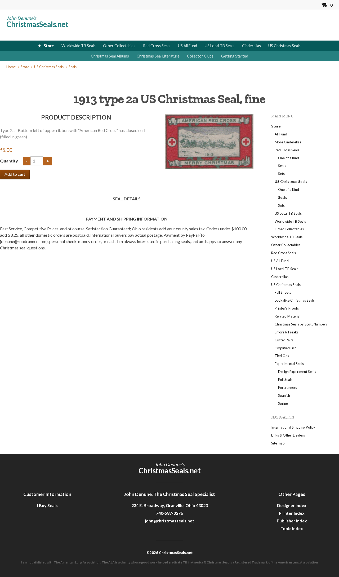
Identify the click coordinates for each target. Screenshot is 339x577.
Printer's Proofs (287, 308)
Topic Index (291, 528)
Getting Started (234, 56)
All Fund (281, 134)
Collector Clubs (200, 56)
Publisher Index (292, 520)
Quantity (9, 160)
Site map (278, 443)
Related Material (287, 316)
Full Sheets (283, 292)
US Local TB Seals (219, 45)
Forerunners (287, 387)
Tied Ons (282, 356)
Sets (281, 173)
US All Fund (187, 45)
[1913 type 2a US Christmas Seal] (209, 140)
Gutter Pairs (284, 340)
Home (11, 67)
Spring (283, 403)
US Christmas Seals (284, 45)
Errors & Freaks (286, 332)
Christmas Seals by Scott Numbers (301, 324)
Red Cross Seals (156, 45)
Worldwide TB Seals (78, 45)
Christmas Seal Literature (158, 56)
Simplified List (285, 348)
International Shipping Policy (293, 427)
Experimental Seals (289, 364)
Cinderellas (251, 45)
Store (49, 45)
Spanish (284, 395)
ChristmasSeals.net (37, 24)
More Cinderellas (288, 142)
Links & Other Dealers (288, 435)
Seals (73, 67)
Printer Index (292, 513)
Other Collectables (119, 45)
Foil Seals (285, 379)
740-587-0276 (169, 513)
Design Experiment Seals (297, 371)
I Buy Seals (47, 505)
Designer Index (291, 505)
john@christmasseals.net (169, 520)
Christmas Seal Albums (110, 56)
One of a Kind (288, 158)
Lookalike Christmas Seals (295, 300)
